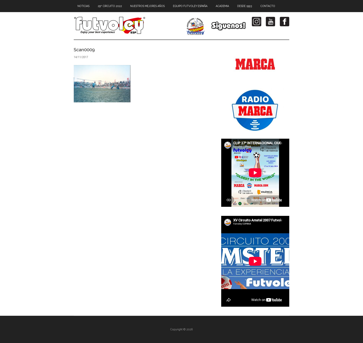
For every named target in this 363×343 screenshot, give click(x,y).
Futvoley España (110, 25)
